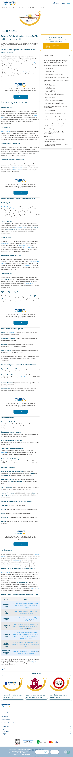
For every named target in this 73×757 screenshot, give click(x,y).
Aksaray (35, 624)
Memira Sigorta (32, 62)
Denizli (32, 611)
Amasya (28, 634)
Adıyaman (31, 653)
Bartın (22, 632)
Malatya (36, 644)
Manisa (27, 611)
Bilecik (25, 605)
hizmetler (33, 661)
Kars (25, 642)
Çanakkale (26, 607)
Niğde (31, 626)
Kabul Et (54, 752)
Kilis (20, 651)
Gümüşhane (34, 636)
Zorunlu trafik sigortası (7, 207)
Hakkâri (26, 646)
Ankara (15, 624)
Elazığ (27, 644)
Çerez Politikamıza (15, 755)
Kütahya (30, 613)
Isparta (28, 620)
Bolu (26, 638)
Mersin (21, 618)
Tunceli (32, 644)
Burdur (33, 620)
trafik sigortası (17, 170)
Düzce (30, 638)
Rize (25, 636)
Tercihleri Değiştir (42, 752)
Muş (13, 644)
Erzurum (21, 642)
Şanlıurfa (24, 651)
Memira (25, 247)
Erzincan (15, 642)
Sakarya (16, 605)
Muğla (23, 611)
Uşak (35, 611)
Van (20, 644)
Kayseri (36, 626)
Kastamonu (33, 632)
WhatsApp (23, 377)
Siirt (23, 653)
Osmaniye (30, 618)
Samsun (19, 634)
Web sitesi (12, 333)
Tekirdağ (30, 603)
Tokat (33, 634)
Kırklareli (25, 603)
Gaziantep (16, 651)
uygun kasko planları (21, 227)
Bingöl (23, 644)
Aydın (19, 611)
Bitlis (16, 644)
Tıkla (20, 97)
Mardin (19, 653)
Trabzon (21, 636)
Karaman (30, 624)
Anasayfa (4, 8)
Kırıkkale (15, 626)
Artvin (28, 636)
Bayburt (22, 638)
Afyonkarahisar (23, 613)
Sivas (21, 628)
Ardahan (29, 642)
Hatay (35, 618)
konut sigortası (23, 245)
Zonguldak (17, 632)
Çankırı (30, 628)
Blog (10, 8)
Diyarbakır (30, 651)
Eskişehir (20, 624)
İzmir (15, 611)
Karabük (27, 632)
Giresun (15, 636)
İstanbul (15, 603)
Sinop (14, 634)
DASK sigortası (5, 243)
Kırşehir (21, 626)
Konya (25, 624)
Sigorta (29, 247)
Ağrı (37, 642)
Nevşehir (26, 626)
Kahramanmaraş (21, 620)
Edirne (20, 603)
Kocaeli (36, 603)
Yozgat (25, 628)
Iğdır (33, 642)
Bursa (29, 605)
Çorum (24, 634)
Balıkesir (34, 605)
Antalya (16, 618)
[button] (36, 713)
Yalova (21, 605)
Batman (36, 651)
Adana (25, 618)
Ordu (36, 634)
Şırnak (26, 653)
